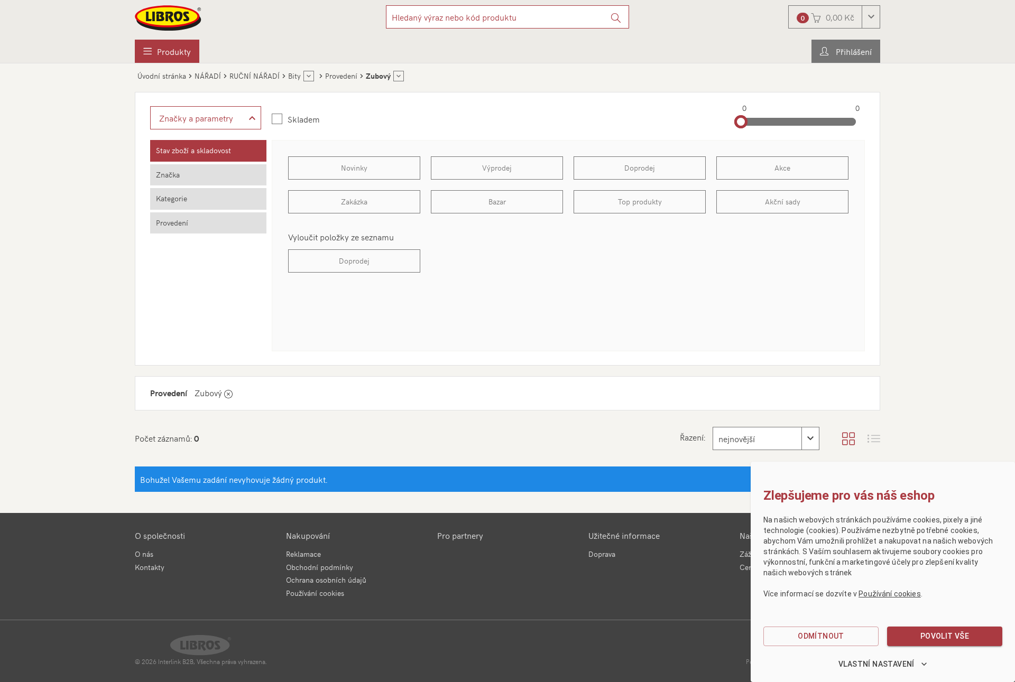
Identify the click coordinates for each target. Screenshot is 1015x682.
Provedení (172, 223)
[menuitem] (167, 51)
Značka (168, 175)
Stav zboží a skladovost (193, 150)
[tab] (208, 151)
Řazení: (692, 437)
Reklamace (303, 554)
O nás (144, 554)
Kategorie (171, 198)
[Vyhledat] (616, 17)
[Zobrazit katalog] (848, 438)
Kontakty (149, 567)
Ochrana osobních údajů (326, 580)
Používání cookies (315, 593)
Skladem (304, 119)
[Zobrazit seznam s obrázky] (874, 438)
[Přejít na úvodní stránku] (168, 18)
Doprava (601, 554)
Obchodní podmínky (319, 567)
